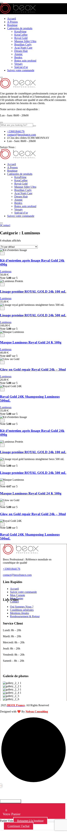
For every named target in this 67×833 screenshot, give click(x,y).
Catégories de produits (19, 28)
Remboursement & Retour (25, 616)
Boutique (12, 25)
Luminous (5, 271)
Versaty (18, 63)
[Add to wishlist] (2, 253)
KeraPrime (20, 31)
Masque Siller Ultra (25, 41)
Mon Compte (17, 595)
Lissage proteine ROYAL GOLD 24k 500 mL (33, 315)
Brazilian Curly (23, 44)
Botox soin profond (25, 60)
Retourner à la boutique (30, 820)
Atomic (18, 54)
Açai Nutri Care (23, 47)
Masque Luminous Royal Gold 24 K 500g (30, 342)
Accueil (11, 18)
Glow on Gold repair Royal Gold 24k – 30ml (33, 369)
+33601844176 (15, 131)
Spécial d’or (21, 67)
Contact (5, 225)
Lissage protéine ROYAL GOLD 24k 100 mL (33, 291)
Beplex (18, 57)
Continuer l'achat (18, 826)
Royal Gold (21, 38)
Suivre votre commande (23, 591)
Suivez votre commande (20, 70)
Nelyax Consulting (37, 711)
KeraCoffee (21, 34)
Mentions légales (19, 613)
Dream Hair (21, 50)
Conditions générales (22, 609)
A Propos (12, 21)
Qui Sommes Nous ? (21, 606)
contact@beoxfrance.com (21, 134)
